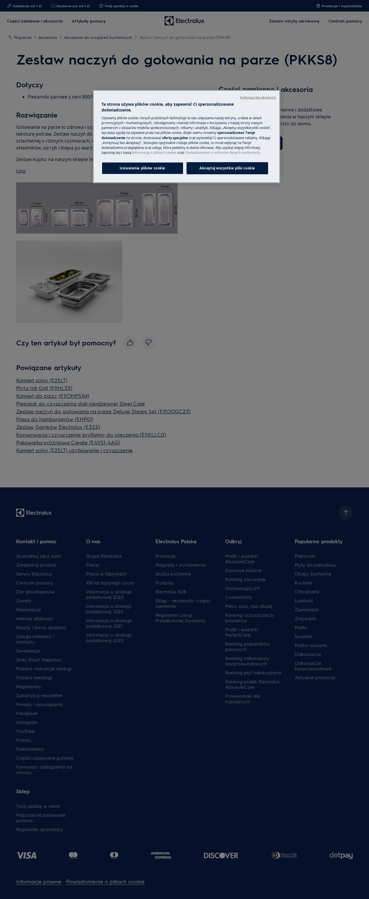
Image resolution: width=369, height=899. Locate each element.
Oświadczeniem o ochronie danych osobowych (222, 152)
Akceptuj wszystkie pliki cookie (227, 168)
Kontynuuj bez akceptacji (258, 97)
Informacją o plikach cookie (154, 152)
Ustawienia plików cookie (142, 168)
